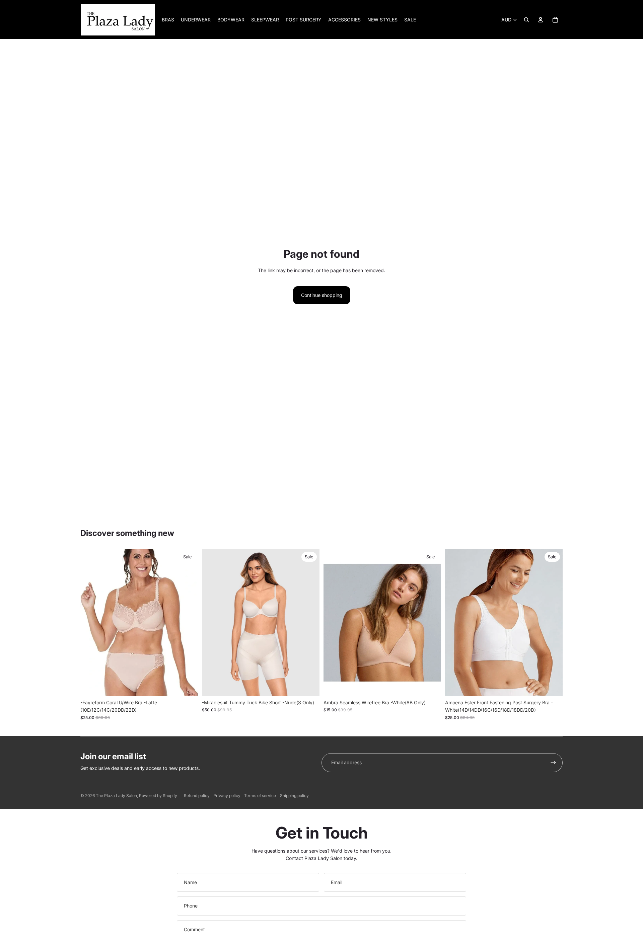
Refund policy (197, 795)
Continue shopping (321, 295)
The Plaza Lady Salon (116, 795)
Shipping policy (294, 795)
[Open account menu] (540, 19)
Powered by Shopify (158, 795)
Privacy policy (226, 795)
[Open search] (526, 19)
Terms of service (260, 795)
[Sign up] (553, 762)
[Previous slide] (212, 623)
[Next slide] (309, 623)
